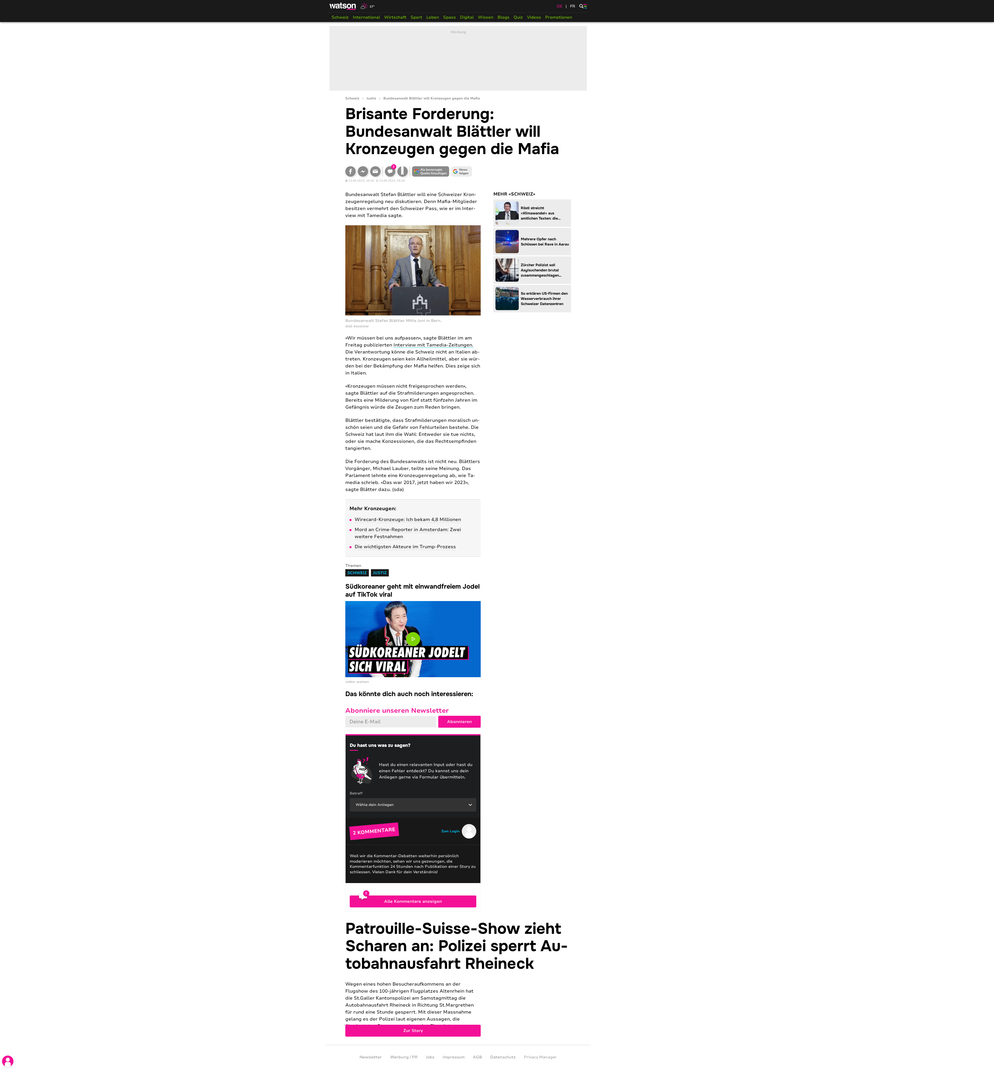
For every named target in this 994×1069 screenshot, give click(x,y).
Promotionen (558, 17)
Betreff (356, 793)
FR (572, 6)
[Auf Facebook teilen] (350, 171)
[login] (7, 1061)
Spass (449, 17)
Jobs (430, 1057)
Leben (432, 17)
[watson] (343, 6)
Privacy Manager (540, 1057)
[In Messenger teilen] (363, 171)
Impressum (454, 1057)
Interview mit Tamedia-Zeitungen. (433, 345)
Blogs (503, 17)
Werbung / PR (404, 1057)
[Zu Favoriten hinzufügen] (402, 171)
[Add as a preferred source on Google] (430, 171)
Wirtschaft (395, 17)
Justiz (371, 98)
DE (559, 6)
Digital (467, 17)
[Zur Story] (458, 978)
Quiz (518, 17)
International (366, 17)
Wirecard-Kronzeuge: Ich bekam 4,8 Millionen (408, 519)
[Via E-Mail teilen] (375, 171)
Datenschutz (503, 1057)
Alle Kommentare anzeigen (413, 901)
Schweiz (340, 17)
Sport (416, 17)
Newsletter (371, 1057)
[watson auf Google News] (461, 171)
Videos (534, 17)
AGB (477, 1057)
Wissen (485, 17)
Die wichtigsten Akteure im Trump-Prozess (405, 547)
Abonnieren (459, 722)
